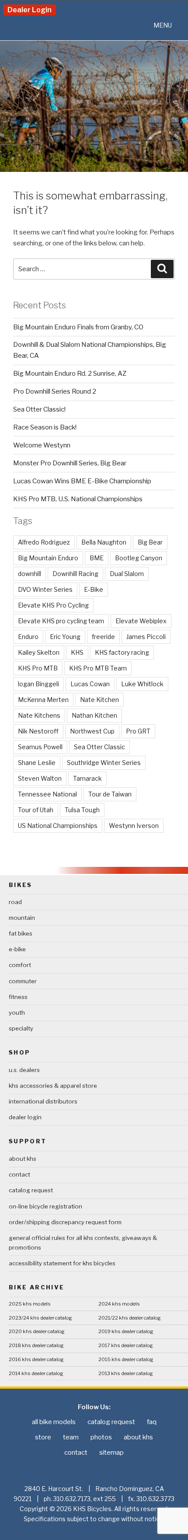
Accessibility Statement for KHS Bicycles (62, 1263)
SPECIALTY (21, 1028)
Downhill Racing (75, 573)
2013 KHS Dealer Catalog (125, 1373)
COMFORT (20, 964)
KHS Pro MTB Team (98, 668)
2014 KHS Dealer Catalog (36, 1373)
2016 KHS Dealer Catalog (36, 1359)
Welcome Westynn (41, 445)
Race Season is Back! (45, 427)
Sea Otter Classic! (39, 409)
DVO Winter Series (45, 589)
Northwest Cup (92, 731)
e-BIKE (17, 949)
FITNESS (18, 996)
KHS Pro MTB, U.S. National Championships (78, 499)
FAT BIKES (20, 933)
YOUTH (17, 1012)
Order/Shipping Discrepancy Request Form (65, 1222)
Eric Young (65, 636)
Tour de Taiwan (110, 794)
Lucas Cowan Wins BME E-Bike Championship (82, 481)
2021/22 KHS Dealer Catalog (129, 1318)
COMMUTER (23, 981)
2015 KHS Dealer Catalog (125, 1359)
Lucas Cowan (90, 684)
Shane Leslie (37, 762)
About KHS (22, 1158)
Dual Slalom (127, 573)
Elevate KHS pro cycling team (61, 621)
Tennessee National (47, 794)
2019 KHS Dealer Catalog (125, 1331)
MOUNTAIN (22, 917)
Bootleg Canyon (138, 558)
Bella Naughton (103, 542)
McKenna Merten (43, 699)
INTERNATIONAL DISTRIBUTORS (43, 1101)
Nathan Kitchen (94, 715)
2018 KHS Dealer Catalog (36, 1345)
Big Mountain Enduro (48, 558)
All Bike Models (54, 1422)
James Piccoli (146, 636)
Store (43, 1437)
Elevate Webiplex (141, 621)
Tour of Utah (35, 810)
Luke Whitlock (142, 684)
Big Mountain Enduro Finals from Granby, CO (78, 327)
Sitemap (111, 1452)
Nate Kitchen (99, 699)
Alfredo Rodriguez (44, 542)
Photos (101, 1437)
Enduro (28, 636)
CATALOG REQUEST (31, 1190)
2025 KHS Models (30, 1304)
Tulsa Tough (82, 810)
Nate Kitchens (39, 715)
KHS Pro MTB (38, 668)
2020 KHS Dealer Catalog (37, 1331)
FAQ (152, 1422)
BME (97, 558)
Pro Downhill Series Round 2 (54, 391)
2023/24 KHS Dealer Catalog (40, 1318)
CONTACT (19, 1174)
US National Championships (57, 825)
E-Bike (93, 589)
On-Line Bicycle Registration (45, 1206)
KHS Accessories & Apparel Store (53, 1085)
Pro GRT (138, 731)
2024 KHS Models (119, 1304)
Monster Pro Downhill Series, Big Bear (69, 463)
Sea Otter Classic (99, 747)
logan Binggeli (38, 684)
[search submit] (162, 269)
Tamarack (87, 778)
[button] (162, 25)
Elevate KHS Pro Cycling (53, 605)
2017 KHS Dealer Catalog (125, 1345)
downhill (29, 573)
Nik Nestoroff (38, 731)
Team (71, 1437)
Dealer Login (29, 10)
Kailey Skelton (38, 652)
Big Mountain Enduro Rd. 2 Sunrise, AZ (69, 373)
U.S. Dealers (24, 1069)
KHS (77, 652)
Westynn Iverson (134, 825)
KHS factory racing (122, 652)
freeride (103, 636)
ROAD (15, 901)
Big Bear (150, 542)
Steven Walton (40, 778)
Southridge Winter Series (104, 762)
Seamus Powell (40, 747)
